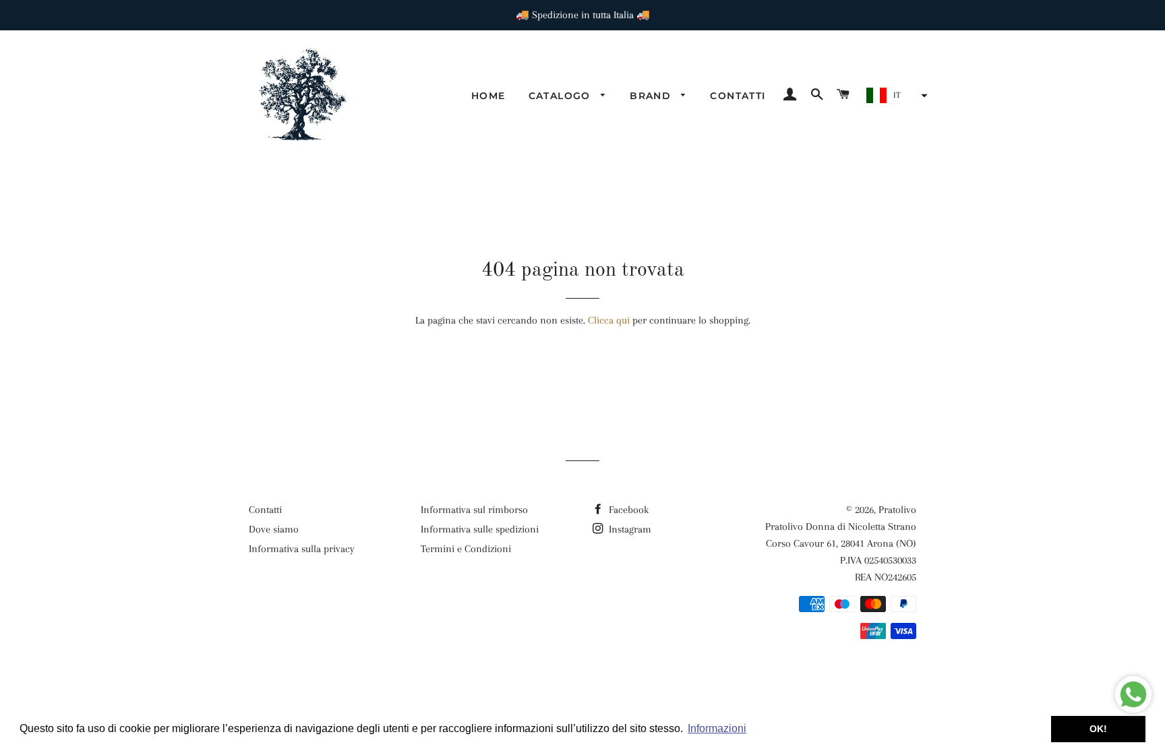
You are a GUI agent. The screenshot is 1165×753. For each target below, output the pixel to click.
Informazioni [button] (717, 728)
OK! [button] (1098, 728)
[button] (895, 96)
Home (488, 96)
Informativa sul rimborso (474, 510)
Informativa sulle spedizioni (480, 529)
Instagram (628, 529)
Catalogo (562, 96)
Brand (652, 96)
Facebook (627, 510)
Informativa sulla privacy (302, 549)
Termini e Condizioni (466, 549)
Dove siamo (274, 529)
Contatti (737, 96)
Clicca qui (609, 320)
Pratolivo (897, 510)
